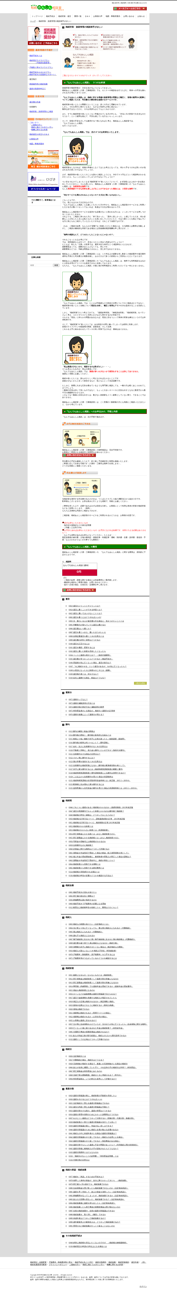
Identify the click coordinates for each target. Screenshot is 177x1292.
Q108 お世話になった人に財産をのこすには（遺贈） (90, 670)
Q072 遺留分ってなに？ (78, 699)
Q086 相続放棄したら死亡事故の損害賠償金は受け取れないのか (94, 1207)
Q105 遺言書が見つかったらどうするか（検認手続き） (91, 659)
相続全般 (70, 885)
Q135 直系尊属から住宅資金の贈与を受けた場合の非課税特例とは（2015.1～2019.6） (103, 788)
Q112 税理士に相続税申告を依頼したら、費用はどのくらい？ (93, 907)
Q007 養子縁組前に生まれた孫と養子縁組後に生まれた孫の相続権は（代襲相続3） (102, 939)
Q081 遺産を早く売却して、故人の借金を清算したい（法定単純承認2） (98, 1192)
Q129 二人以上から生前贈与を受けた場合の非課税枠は (91, 777)
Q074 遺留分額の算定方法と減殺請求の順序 (86, 707)
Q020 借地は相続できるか (79, 1009)
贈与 (68, 724)
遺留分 (69, 692)
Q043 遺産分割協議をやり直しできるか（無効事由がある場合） (94, 1141)
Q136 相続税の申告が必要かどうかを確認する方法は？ (91, 876)
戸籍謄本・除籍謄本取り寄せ (60, 1262)
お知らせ (141, 16)
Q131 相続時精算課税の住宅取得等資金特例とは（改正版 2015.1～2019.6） (99, 780)
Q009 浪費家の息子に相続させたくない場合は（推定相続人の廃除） (96, 947)
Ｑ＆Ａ (87, 16)
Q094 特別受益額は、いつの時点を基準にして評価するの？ (93, 1079)
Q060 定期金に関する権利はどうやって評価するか (89, 849)
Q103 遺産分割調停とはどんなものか (84, 1152)
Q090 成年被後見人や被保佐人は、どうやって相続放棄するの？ (94, 1222)
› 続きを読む (140, 683)
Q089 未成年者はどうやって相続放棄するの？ (87, 1218)
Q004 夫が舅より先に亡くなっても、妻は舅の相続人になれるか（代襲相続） (100, 928)
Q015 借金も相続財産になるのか (82, 990)
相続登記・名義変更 (38, 1262)
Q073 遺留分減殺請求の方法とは (82, 703)
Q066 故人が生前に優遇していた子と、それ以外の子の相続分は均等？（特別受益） (103, 1067)
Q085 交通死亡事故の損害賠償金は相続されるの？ (89, 1032)
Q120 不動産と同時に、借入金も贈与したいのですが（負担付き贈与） (97, 750)
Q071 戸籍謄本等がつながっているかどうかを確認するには (93, 958)
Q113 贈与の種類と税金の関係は (82, 731)
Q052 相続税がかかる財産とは (81, 826)
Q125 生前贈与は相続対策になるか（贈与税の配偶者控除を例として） (97, 765)
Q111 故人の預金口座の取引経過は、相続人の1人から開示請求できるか (97, 1036)
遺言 (68, 599)
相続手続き (50, 16)
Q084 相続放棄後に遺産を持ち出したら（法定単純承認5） (92, 1203)
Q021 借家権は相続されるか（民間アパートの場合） (90, 1013)
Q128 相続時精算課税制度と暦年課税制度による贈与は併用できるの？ (97, 773)
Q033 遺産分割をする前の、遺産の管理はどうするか (90, 1111)
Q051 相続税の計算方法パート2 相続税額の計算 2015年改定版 (94, 823)
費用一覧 (78, 16)
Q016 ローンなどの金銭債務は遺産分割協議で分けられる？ (93, 994)
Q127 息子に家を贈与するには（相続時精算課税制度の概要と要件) (96, 769)
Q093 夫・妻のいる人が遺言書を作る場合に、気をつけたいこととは (96, 621)
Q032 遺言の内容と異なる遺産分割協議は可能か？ (89, 1107)
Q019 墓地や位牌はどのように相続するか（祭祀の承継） (92, 1005)
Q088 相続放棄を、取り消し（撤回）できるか (87, 1215)
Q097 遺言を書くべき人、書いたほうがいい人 (87, 632)
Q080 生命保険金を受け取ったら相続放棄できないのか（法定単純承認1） (99, 1188)
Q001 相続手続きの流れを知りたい (83, 892)
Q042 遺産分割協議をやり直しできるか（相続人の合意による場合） (96, 1137)
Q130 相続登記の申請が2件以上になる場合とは (88, 1246)
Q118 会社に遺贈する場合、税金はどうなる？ (87, 678)
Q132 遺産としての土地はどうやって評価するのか (89, 1039)
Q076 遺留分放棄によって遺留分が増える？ (86, 715)
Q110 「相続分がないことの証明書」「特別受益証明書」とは (93, 1156)
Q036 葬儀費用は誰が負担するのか (83, 900)
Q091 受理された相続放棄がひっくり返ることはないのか (92, 1226)
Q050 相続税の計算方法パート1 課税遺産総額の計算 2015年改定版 (97, 819)
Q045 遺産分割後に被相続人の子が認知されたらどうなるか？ (94, 1149)
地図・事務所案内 (113, 16)
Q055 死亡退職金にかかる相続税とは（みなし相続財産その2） (94, 838)
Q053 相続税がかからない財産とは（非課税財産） (89, 830)
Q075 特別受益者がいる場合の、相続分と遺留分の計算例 (92, 711)
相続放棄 (112, 1262)
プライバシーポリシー (58, 1265)
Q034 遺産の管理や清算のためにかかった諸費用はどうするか (94, 1115)
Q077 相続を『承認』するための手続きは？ (86, 1177)
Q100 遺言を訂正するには (79, 644)
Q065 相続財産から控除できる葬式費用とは (86, 868)
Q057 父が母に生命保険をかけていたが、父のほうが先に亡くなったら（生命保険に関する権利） (108, 1024)
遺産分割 (70, 1089)
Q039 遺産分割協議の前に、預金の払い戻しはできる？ (91, 1126)
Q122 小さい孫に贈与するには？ (82, 758)
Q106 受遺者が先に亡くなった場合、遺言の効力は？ (90, 663)
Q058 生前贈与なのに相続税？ (81, 845)
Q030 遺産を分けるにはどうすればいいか (85, 1099)
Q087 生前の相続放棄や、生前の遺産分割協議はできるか (92, 1211)
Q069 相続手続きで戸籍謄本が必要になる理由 (87, 904)
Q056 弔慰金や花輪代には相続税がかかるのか (87, 842)
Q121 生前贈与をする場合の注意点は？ (84, 754)
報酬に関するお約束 (115, 1265)
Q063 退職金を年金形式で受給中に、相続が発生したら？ (92, 860)
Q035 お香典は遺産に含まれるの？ (83, 1020)
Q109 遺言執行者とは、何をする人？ (84, 674)
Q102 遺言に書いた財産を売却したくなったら (87, 651)
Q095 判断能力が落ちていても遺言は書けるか (87, 625)
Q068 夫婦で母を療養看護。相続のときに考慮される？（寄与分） (95, 1075)
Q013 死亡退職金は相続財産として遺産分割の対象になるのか (94, 983)
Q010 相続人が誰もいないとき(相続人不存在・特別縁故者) (92, 951)
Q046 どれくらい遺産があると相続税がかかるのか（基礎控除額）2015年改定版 (101, 807)
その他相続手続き (74, 1236)
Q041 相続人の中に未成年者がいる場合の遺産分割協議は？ (93, 1133)
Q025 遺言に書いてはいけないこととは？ (85, 613)
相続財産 (70, 968)
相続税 (69, 800)
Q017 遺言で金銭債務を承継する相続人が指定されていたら (93, 998)
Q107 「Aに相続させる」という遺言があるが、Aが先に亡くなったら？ (98, 666)
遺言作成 (135, 1262)
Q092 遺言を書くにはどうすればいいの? (85, 617)
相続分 (69, 1049)
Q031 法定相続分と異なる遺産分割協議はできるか (89, 1103)
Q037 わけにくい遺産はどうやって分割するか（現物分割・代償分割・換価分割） (102, 1118)
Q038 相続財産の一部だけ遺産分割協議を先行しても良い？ (93, 1122)
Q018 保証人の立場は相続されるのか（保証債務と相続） (92, 1002)
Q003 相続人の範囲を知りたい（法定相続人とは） (89, 924)
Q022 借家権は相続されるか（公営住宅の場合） (88, 1017)
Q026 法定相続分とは (77, 1056)
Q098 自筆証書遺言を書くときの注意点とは (86, 636)
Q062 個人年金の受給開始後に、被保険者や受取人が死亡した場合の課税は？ (100, 857)
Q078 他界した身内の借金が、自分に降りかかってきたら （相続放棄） (98, 1180)
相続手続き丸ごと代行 (84, 1262)
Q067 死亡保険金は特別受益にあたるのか (85, 1071)
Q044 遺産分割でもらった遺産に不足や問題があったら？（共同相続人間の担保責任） (104, 1145)
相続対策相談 (123, 1262)
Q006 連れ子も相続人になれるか (82, 936)
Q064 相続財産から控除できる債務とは (84, 864)
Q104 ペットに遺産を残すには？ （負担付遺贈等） (90, 655)
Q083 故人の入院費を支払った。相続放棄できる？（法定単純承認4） (97, 1199)
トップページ (37, 16)
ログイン (143, 1286)
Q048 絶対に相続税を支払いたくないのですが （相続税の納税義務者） (98, 1243)
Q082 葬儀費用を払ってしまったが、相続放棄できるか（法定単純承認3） (99, 1196)
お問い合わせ (128, 16)
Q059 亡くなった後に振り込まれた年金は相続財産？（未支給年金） (96, 1028)
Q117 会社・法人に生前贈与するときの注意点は (88, 747)
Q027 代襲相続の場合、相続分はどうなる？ (86, 1060)
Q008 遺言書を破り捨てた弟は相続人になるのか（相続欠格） (94, 943)
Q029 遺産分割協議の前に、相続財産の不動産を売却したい (93, 1096)
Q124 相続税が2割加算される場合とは (84, 872)
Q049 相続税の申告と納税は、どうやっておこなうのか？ (92, 815)
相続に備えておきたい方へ (93, 1265)
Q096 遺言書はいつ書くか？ (80, 629)
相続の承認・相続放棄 (76, 1170)
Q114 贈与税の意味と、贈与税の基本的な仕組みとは (90, 735)
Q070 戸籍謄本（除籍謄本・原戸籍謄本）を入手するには (92, 954)
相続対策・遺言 (64, 16)
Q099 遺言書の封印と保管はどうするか (84, 640)
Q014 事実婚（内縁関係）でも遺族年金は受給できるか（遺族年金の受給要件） (101, 986)
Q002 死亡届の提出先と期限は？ (82, 896)
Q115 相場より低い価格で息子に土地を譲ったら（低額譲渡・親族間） (97, 739)
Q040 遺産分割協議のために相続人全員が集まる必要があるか (94, 1130)
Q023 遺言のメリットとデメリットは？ (84, 606)
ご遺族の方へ (74, 1265)
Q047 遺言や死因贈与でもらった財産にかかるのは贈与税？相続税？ (96, 811)
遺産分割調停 (100, 1262)
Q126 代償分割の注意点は (79, 1160)
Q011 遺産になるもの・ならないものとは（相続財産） (91, 975)
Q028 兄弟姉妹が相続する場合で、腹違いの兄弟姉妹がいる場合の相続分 (98, 1064)
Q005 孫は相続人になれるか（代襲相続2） (86, 932)
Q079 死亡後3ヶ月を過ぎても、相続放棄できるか (89, 1184)
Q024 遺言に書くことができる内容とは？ (85, 610)
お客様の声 (97, 16)
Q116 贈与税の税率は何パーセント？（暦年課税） (89, 743)
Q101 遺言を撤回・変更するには (82, 648)
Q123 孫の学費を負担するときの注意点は (85, 762)
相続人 (69, 917)
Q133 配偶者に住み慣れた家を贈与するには (86, 784)
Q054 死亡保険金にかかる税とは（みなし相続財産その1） (92, 834)
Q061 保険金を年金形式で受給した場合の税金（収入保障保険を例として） (99, 853)
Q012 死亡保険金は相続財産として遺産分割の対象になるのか (94, 979)
